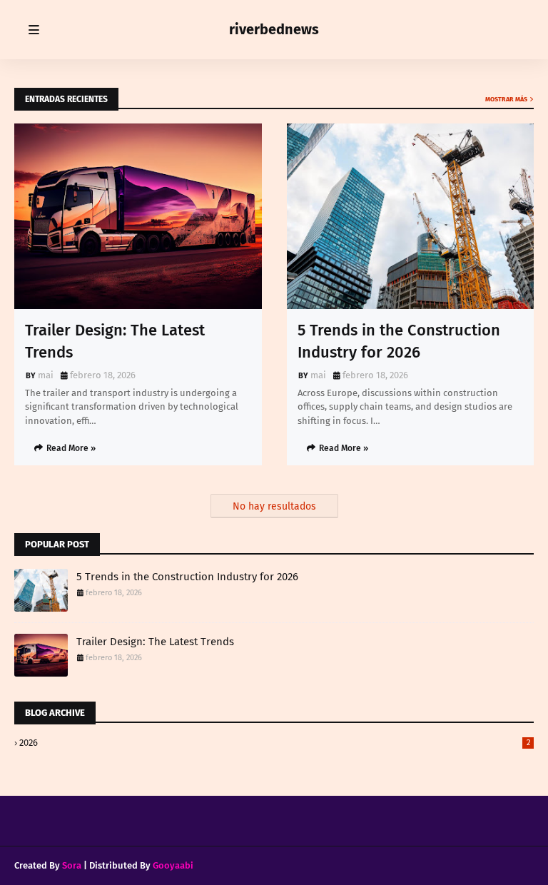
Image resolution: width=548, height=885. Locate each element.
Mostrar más (506, 99)
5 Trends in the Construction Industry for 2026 (399, 341)
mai (46, 375)
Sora (71, 865)
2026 (274, 742)
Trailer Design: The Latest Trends (115, 341)
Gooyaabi (173, 865)
